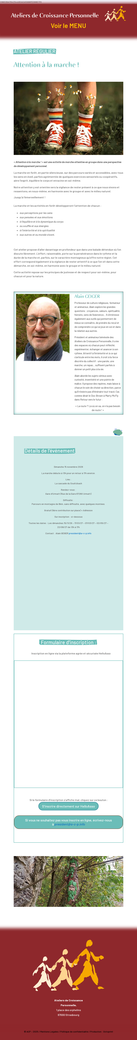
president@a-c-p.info (80, 533)
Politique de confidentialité (74, 1031)
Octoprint (108, 1031)
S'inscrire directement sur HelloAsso (68, 806)
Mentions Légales (49, 1031)
